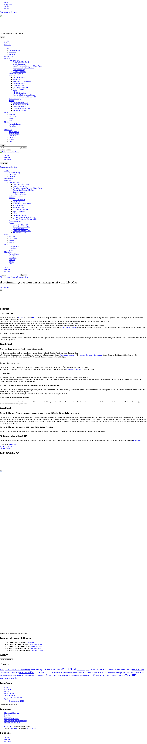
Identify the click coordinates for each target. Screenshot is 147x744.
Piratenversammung (19, 675)
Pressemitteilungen (15, 50)
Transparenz (75, 675)
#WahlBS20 (8, 56)
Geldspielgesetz (4, 672)
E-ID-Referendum (19, 83)
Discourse (12, 137)
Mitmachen (8, 130)
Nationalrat (87, 672)
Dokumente (13, 116)
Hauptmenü (8, 4)
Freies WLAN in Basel (21, 62)
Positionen (7, 58)
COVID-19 (101, 669)
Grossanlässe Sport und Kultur (23, 68)
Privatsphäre (39, 675)
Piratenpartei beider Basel (8, 12)
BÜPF (15, 91)
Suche (6, 6)
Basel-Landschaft (53, 669)
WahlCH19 (130, 675)
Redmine (7, 715)
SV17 (34, 318)
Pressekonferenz (30, 675)
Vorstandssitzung (36, 646)
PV (45, 675)
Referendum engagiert (67, 355)
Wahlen (11, 101)
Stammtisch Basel (36, 644)
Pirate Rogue (14, 728)
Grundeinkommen (69, 327)
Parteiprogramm (14, 60)
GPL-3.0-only (31, 728)
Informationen (47, 672)
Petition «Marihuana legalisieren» (24, 95)
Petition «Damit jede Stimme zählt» (25, 97)
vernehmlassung (86, 675)
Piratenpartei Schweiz (11, 713)
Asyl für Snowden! (19, 89)
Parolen (14, 277)
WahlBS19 (121, 675)
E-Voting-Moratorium (20, 87)
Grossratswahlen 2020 (20, 103)
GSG (36, 672)
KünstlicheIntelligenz (69, 672)
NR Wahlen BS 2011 (20, 110)
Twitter (6, 41)
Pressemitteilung (22, 277)
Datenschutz (113, 669)
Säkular (67, 675)
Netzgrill (31, 642)
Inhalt (6, 3)
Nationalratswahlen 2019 (21, 105)
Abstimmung (13, 444)
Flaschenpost (125, 669)
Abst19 (7, 670)
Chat (10, 141)
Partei (6, 112)
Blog (1, 277)
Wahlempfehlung (5, 678)
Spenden (12, 120)
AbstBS (16, 670)
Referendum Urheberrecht (22, 81)
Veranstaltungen (14, 134)
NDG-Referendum (19, 93)
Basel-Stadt (69, 669)
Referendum (51, 675)
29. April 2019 (5, 288)
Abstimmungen (38, 669)
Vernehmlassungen (15, 99)
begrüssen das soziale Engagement (90, 355)
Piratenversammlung (6, 675)
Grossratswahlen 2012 (20, 106)
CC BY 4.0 (8, 726)
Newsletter (12, 52)
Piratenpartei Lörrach (11, 719)
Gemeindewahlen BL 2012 (22, 108)
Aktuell (6, 48)
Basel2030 (16, 79)
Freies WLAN (138, 670)
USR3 (20, 318)
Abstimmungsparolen (16, 74)
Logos (11, 128)
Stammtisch (12, 136)
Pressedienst (13, 126)
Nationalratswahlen (100, 672)
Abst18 (2, 670)
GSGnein (41, 672)
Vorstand (12, 114)
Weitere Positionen (19, 72)
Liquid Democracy (19, 64)
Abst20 (11, 670)
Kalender (12, 54)
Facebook (7, 45)
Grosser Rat (14, 672)
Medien (6, 122)
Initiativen (12, 75)
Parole (136, 672)
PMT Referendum (19, 77)
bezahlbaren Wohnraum (74, 369)
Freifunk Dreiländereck (12, 723)
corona (92, 669)
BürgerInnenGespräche (83, 670)
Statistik (11, 118)
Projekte (11, 139)
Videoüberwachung (102, 675)
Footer (6, 8)
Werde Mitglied (14, 132)
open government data (125, 672)
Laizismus (79, 672)
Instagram (7, 43)
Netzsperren (111, 672)
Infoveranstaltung (57, 672)
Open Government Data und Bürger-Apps (27, 66)
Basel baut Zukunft (19, 85)
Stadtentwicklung (19, 70)
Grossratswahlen (26, 672)
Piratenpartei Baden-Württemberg (15, 721)
